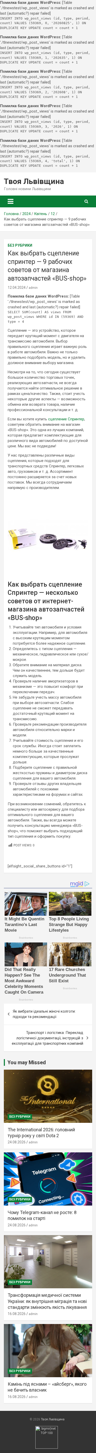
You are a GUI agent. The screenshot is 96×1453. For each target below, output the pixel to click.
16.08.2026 (17, 1314)
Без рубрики (20, 245)
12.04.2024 (17, 287)
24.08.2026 (17, 1142)
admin (33, 288)
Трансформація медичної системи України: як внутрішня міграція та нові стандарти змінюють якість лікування (47, 1301)
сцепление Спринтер (66, 419)
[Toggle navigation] (10, 201)
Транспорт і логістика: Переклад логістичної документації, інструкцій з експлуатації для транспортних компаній (47, 1038)
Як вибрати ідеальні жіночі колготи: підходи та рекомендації (44, 1014)
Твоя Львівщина (34, 181)
